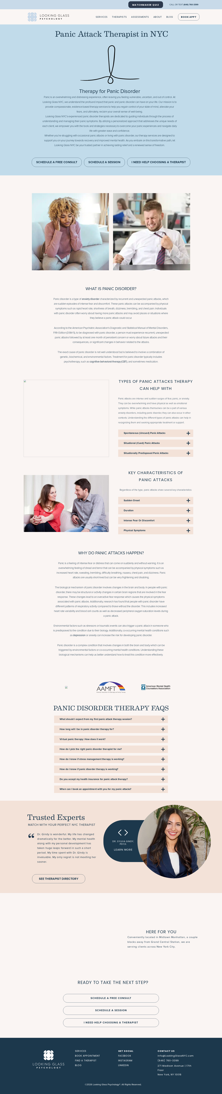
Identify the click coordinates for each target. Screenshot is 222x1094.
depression (79, 635)
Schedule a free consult (111, 998)
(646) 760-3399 (190, 5)
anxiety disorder (90, 299)
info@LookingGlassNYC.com (176, 1055)
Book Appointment (87, 1055)
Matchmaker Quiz (145, 4)
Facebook (124, 1055)
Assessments (140, 17)
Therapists (119, 17)
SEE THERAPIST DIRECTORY (58, 878)
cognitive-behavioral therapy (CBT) (108, 361)
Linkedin (123, 1065)
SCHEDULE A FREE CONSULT (56, 162)
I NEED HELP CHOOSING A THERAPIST (159, 162)
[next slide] (126, 832)
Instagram (125, 1060)
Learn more (123, 849)
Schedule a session (111, 1010)
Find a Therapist (86, 1060)
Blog (169, 17)
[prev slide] (121, 832)
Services (102, 17)
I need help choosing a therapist (111, 1022)
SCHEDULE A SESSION (104, 162)
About (157, 17)
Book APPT (188, 17)
